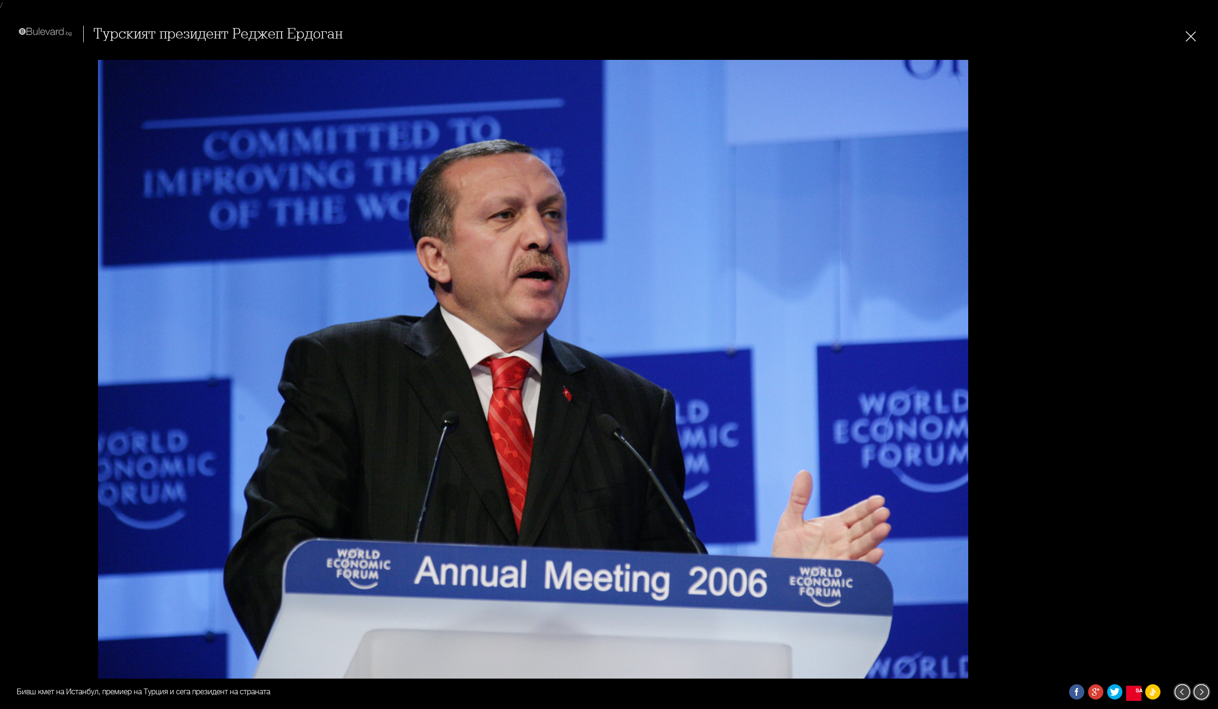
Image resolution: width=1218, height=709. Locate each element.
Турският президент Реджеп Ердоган (218, 34)
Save (1138, 690)
